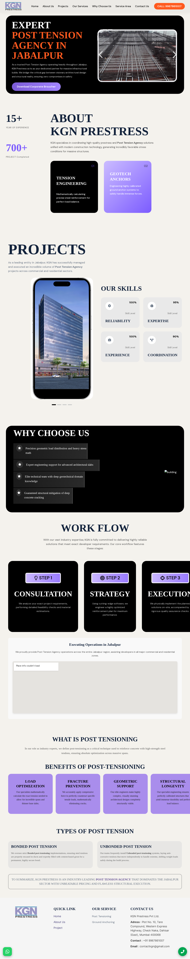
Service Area (123, 6)
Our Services (80, 6)
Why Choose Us (101, 6)
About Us (48, 6)
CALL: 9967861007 (169, 6)
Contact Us (142, 6)
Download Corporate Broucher (36, 86)
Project (58, 927)
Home (34, 6)
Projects (63, 6)
